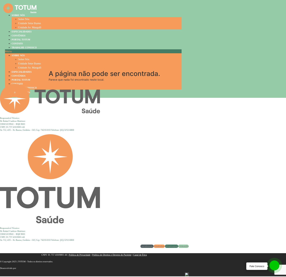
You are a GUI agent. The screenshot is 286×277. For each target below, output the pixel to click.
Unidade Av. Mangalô (29, 27)
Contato (17, 43)
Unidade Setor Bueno (29, 23)
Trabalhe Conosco (24, 47)
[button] (93, 51)
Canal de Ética (140, 255)
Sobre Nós (18, 15)
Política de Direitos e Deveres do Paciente (111, 255)
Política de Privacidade (79, 255)
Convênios (18, 35)
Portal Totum (21, 39)
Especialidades (22, 31)
